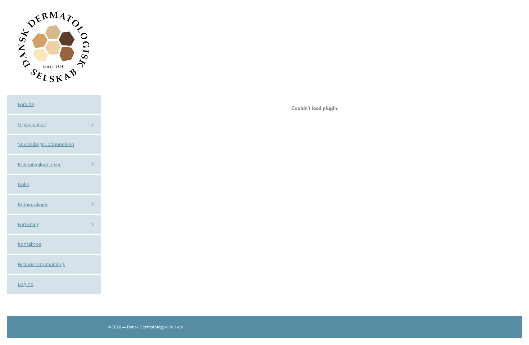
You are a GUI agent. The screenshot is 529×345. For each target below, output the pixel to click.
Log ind (25, 284)
